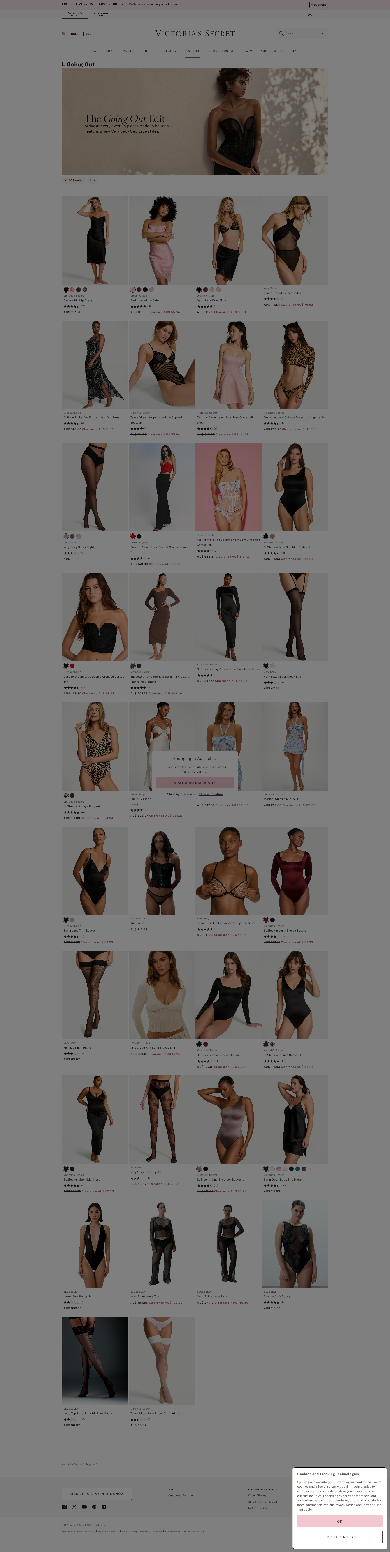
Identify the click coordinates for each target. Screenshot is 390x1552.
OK (340, 1521)
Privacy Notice (345, 1505)
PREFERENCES (340, 1537)
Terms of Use (371, 1505)
